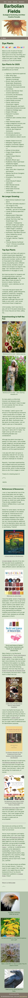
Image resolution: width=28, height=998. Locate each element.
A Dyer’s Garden (7, 561)
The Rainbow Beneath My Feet (11, 762)
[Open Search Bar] (26, 38)
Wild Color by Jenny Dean (14, 596)
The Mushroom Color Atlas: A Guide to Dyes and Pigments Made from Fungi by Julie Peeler (14, 803)
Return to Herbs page (8, 882)
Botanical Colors (16, 837)
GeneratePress (23, 996)
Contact (9, 1)
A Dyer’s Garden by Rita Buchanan (14, 556)
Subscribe (15, 1)
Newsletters (21, 1)
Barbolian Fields (14, 9)
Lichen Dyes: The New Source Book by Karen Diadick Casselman (14, 705)
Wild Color (22, 599)
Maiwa (4, 839)
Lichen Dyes (15, 717)
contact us (5, 60)
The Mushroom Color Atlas (10, 807)
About (5, 1)
